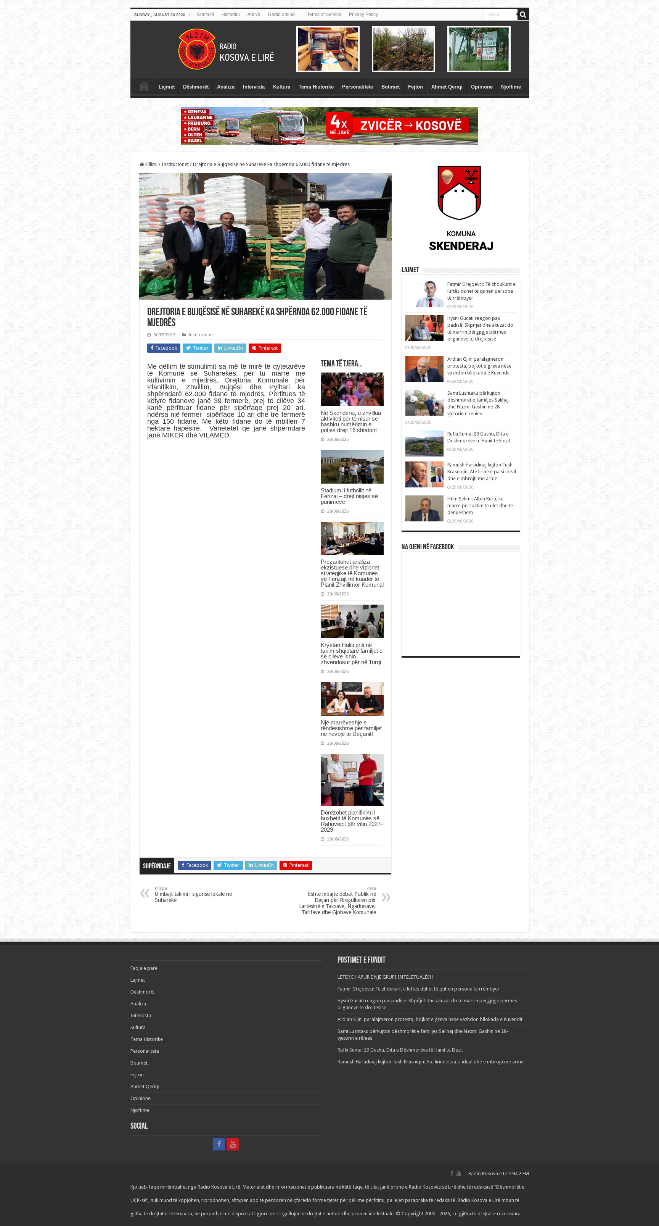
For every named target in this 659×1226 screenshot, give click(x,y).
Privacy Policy (363, 14)
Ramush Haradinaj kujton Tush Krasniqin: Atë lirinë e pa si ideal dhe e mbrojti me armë (481, 471)
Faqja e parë (144, 86)
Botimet (390, 87)
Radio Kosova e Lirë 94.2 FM (498, 1173)
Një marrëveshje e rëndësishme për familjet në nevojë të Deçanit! (351, 728)
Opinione (482, 87)
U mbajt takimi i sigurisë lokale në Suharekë (193, 894)
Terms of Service (324, 14)
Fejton (415, 87)
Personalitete (357, 87)
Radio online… (283, 14)
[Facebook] (219, 1144)
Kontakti (205, 14)
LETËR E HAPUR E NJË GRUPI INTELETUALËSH (385, 977)
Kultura (281, 87)
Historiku (231, 14)
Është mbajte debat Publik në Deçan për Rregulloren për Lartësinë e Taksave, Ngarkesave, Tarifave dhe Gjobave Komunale (337, 900)
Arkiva (254, 14)
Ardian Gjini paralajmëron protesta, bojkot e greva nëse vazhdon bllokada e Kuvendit (479, 366)
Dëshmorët (196, 87)
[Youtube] (233, 1144)
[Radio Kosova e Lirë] (329, 49)
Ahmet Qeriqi (447, 87)
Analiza (226, 87)
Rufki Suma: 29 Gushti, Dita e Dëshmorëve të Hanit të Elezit (400, 1050)
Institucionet (175, 164)
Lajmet (167, 87)
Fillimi (151, 164)
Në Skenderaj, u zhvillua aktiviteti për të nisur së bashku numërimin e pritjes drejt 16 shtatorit (351, 421)
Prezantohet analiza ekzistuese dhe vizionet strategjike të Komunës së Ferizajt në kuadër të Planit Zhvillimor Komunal (352, 573)
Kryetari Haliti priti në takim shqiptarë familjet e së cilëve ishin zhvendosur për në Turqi (352, 653)
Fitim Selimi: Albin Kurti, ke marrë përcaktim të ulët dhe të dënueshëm (480, 505)
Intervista (254, 87)
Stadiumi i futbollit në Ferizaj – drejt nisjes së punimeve (349, 496)
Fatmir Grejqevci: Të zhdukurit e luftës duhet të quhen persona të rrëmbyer (481, 291)
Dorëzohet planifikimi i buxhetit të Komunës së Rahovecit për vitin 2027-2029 (352, 821)
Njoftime (511, 87)
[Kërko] (523, 14)
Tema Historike (316, 87)
